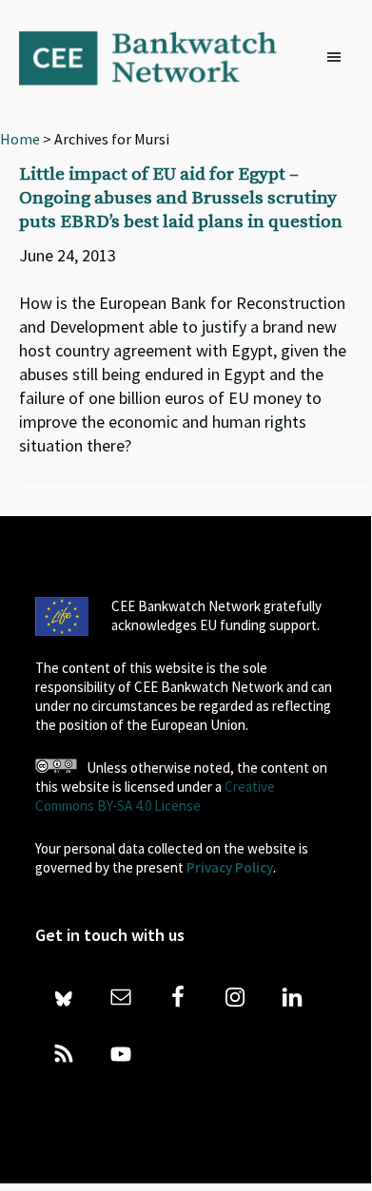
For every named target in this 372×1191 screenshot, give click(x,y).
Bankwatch (161, 57)
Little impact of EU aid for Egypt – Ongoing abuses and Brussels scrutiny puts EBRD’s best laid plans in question (181, 198)
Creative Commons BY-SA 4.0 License (155, 796)
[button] (338, 58)
